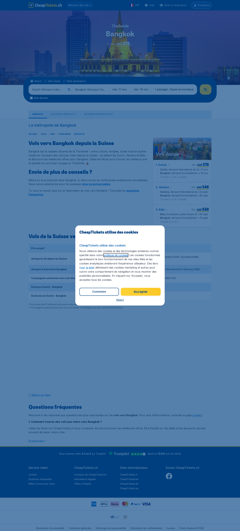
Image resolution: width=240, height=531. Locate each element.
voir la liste (87, 267)
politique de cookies (116, 255)
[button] (120, 300)
